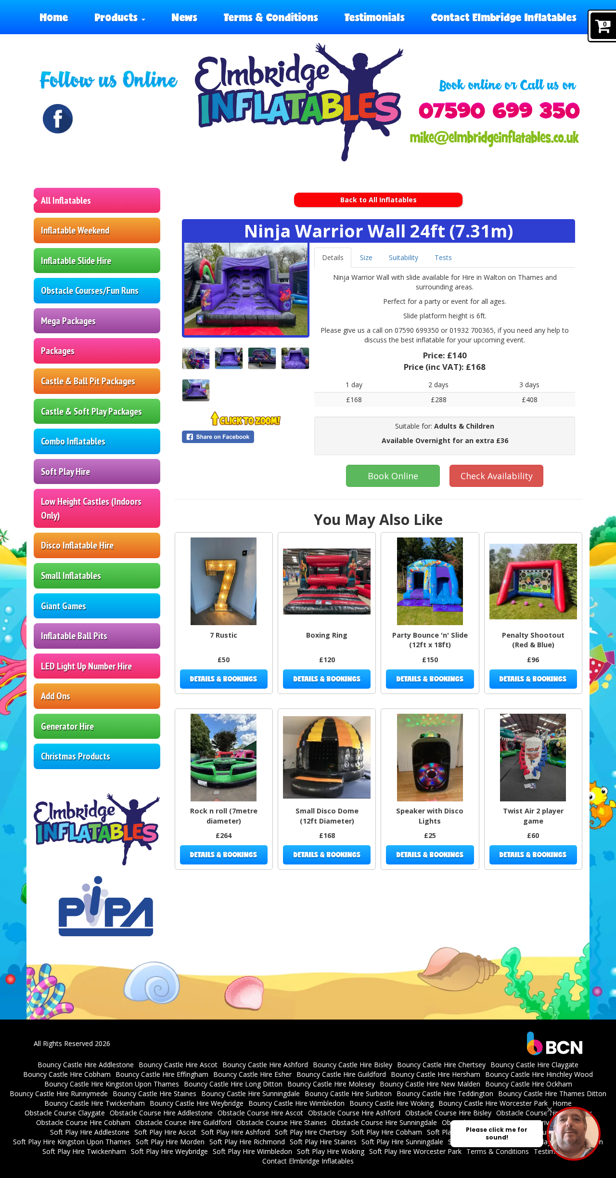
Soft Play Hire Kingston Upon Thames (72, 1141)
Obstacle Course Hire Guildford (183, 1122)
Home (54, 17)
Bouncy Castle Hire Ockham (528, 1083)
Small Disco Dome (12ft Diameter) (327, 815)
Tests (443, 257)
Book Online (393, 476)
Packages (58, 350)
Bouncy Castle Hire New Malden (430, 1083)
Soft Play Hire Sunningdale (402, 1141)
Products (118, 17)
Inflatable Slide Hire (76, 260)
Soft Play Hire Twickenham (84, 1151)
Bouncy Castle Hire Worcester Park (493, 1103)
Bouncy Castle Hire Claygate (534, 1064)
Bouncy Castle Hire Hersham (435, 1074)
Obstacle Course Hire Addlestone (161, 1112)
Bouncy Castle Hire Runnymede (59, 1093)
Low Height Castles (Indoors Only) (91, 508)
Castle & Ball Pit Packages (88, 381)
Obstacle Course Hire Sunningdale (384, 1122)
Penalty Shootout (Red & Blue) (533, 640)
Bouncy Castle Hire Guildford (341, 1074)
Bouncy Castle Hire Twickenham (94, 1103)
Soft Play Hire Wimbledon (252, 1151)
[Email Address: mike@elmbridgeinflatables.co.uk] (494, 139)
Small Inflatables (71, 575)
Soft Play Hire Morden (170, 1141)
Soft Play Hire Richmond (247, 1141)
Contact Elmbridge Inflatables (504, 17)
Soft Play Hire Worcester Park (415, 1151)
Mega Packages (68, 320)
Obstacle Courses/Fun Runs (90, 290)
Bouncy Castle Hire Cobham (67, 1074)
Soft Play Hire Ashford (235, 1132)
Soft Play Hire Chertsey (310, 1132)
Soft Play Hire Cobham (386, 1132)
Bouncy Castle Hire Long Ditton (233, 1083)
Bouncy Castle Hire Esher (252, 1074)
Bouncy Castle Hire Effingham (162, 1074)
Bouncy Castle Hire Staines (154, 1093)
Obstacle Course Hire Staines (281, 1122)
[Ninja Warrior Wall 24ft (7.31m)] (246, 289)
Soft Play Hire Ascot (165, 1132)
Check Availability (497, 476)
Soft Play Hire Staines (323, 1141)
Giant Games (63, 606)
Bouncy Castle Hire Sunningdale (250, 1093)
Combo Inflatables (73, 441)
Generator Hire (67, 726)
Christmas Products (75, 756)
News (184, 17)
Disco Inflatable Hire (77, 545)
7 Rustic (223, 635)
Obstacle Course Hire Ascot (260, 1112)
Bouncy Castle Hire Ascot (178, 1064)
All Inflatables (66, 200)
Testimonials (375, 17)
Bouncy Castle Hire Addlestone (86, 1064)
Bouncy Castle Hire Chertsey (441, 1064)
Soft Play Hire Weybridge (169, 1151)
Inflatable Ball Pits (74, 635)
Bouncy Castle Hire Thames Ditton (552, 1093)
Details (333, 257)
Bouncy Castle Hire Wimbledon (296, 1103)
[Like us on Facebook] (58, 119)
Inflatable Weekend (75, 230)
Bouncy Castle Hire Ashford (265, 1064)
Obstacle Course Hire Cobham (83, 1122)
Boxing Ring (326, 635)
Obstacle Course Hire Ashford (354, 1112)
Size (366, 257)
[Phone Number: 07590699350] (499, 110)
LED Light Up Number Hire (86, 666)
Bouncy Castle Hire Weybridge (197, 1103)
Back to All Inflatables (378, 199)
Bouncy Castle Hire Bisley (352, 1064)
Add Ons (55, 696)
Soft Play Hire (65, 471)
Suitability (403, 257)
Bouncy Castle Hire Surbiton (348, 1093)
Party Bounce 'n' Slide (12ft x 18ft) (430, 640)
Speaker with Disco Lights (429, 815)
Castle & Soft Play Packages (91, 411)
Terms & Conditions (271, 17)
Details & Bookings (223, 679)
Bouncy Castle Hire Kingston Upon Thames (111, 1083)
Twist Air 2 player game (533, 815)
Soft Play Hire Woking (330, 1151)
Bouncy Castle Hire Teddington (445, 1093)
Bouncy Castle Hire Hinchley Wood (539, 1074)
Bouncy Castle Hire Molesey (331, 1083)
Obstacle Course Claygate (65, 1112)
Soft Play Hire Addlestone (89, 1132)
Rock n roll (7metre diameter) (223, 815)
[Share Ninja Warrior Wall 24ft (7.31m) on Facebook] (246, 437)
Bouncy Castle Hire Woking (391, 1103)
